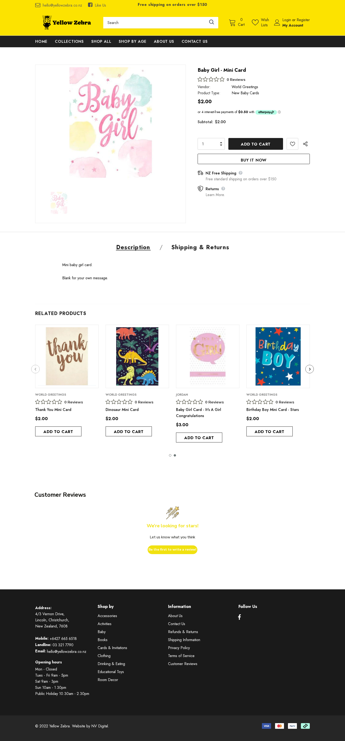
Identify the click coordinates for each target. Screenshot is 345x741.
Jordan (182, 394)
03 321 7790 (63, 645)
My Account (292, 25)
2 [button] (175, 455)
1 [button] (170, 455)
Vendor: (204, 87)
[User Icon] (277, 23)
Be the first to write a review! (172, 549)
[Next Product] (309, 369)
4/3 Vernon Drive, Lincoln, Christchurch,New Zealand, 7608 (52, 620)
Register (303, 20)
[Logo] (65, 22)
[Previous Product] (35, 369)
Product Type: (209, 93)
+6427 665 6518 (63, 638)
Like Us (100, 5)
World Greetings (245, 87)
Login (287, 20)
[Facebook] (239, 617)
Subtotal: (205, 122)
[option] (110, 126)
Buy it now (254, 160)
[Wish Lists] (292, 144)
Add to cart (58, 431)
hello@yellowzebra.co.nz (62, 5)
